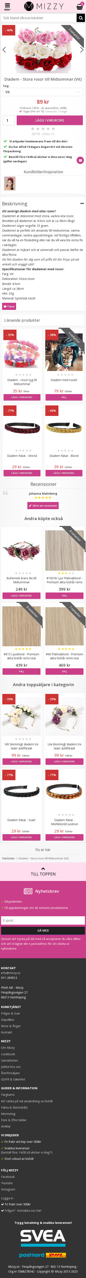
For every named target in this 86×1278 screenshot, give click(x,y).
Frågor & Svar (10, 1013)
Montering (8, 1114)
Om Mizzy (8, 1048)
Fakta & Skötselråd (14, 1107)
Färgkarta (7, 1095)
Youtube (7, 1183)
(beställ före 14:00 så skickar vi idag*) (26, 1152)
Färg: (6, 86)
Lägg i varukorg (49, 120)
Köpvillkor (7, 1020)
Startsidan (8, 858)
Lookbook (8, 1054)
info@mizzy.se (10, 973)
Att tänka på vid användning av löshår (27, 1101)
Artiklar (6, 1126)
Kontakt (6, 1032)
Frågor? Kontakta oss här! (23, 1210)
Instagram (8, 1189)
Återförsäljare (10, 1073)
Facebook (8, 1177)
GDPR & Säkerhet (13, 1079)
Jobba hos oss (11, 1067)
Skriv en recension (44, 505)
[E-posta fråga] (80, 160)
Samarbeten (9, 1060)
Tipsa (10, 306)
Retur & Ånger (11, 1026)
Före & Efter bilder (14, 1120)
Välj (63, 397)
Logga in (7, 1198)
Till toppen (43, 874)
